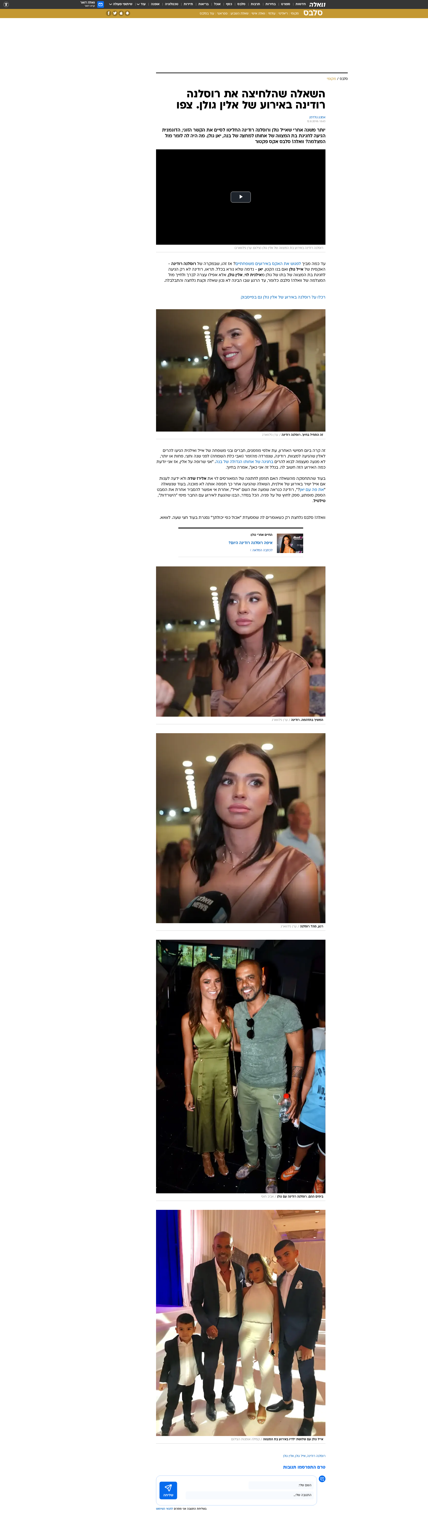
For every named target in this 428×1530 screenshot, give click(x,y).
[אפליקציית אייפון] (121, 13)
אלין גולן (288, 1456)
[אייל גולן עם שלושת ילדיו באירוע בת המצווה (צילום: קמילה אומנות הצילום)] (240, 1327)
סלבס (241, 4)
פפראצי (222, 13)
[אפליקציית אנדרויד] (127, 13)
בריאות (203, 4)
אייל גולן (300, 1456)
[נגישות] (6, 4)
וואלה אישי (258, 13)
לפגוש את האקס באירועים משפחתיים (268, 264)
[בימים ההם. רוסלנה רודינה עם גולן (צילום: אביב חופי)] (240, 1070)
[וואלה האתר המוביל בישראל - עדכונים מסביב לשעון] (317, 4)
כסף (229, 4)
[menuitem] (298, 4)
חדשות (301, 4)
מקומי (295, 13)
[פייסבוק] (108, 13)
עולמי (272, 13)
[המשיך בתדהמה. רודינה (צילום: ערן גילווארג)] (240, 645)
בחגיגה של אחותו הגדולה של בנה (244, 462)
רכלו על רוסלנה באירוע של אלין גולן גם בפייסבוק (283, 297)
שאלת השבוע (239, 13)
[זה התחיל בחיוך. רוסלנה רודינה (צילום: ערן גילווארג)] (240, 374)
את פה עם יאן (312, 490)
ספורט (285, 4)
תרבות (255, 4)
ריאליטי (283, 13)
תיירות (188, 4)
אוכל (217, 4)
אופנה (155, 4)
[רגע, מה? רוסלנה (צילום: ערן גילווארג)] (240, 832)
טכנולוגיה (171, 4)
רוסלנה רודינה (316, 1456)
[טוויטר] (115, 13)
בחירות (270, 4)
